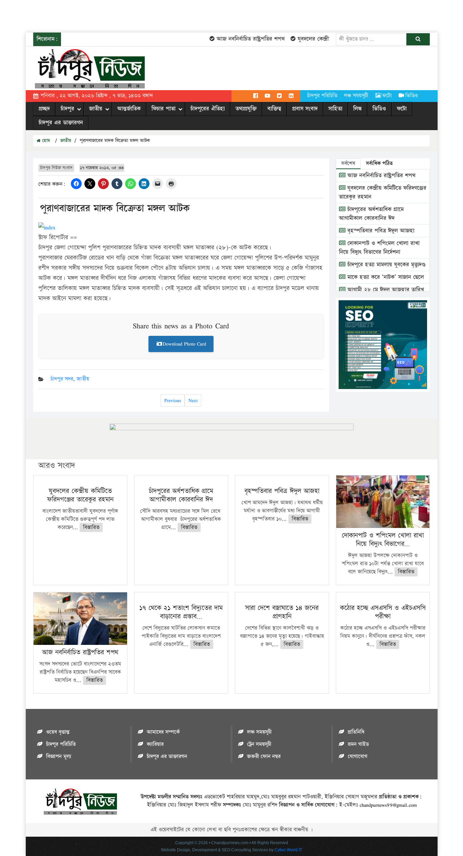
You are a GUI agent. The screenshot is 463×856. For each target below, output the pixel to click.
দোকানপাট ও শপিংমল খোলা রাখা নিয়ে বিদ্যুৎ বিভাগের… (383, 540)
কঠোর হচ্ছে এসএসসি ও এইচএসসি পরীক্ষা (383, 612)
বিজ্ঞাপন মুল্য (58, 756)
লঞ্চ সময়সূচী (356, 96)
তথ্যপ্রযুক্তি (246, 109)
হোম (45, 140)
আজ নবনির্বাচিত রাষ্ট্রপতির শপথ (242, 39)
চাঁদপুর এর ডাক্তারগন (61, 123)
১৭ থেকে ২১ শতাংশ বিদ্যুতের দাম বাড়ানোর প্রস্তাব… (181, 612)
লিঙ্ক (357, 109)
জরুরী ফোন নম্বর (264, 756)
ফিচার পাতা (164, 109)
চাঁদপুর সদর (62, 379)
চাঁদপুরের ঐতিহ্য (207, 109)
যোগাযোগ (357, 756)
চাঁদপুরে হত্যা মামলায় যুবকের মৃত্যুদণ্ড (385, 265)
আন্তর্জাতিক (129, 109)
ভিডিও (411, 96)
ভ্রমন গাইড (358, 744)
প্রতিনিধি (356, 732)
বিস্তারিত (91, 527)
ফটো (387, 96)
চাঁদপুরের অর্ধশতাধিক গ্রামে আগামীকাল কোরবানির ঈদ (371, 213)
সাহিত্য (335, 109)
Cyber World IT (288, 850)
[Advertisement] (123, 15)
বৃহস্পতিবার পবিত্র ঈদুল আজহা (380, 231)
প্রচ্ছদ (44, 109)
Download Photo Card (184, 344)
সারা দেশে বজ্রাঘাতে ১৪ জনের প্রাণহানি (282, 612)
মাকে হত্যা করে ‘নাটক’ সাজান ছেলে (384, 277)
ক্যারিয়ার (155, 744)
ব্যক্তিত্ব (274, 109)
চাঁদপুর (67, 109)
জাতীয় (95, 109)
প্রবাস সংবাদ (305, 109)
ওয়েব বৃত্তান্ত (57, 732)
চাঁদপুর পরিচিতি (322, 96)
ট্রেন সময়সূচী (259, 744)
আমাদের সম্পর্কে (163, 732)
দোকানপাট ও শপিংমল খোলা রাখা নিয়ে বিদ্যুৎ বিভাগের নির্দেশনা (379, 247)
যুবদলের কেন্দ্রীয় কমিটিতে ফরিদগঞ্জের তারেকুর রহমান (80, 495)
